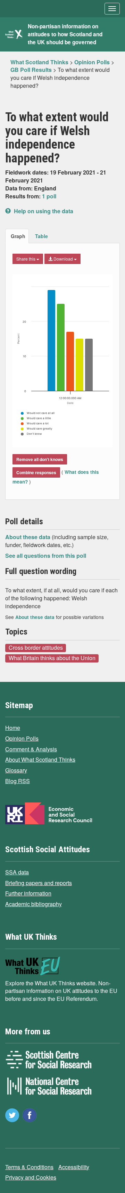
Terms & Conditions (29, 1167)
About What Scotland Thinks (40, 759)
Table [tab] (41, 236)
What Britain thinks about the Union (52, 658)
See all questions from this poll (45, 556)
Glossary (16, 770)
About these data (28, 537)
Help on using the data (42, 211)
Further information (28, 893)
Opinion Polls (22, 738)
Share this (26, 259)
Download (63, 259)
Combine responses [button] (36, 472)
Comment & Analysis (31, 749)
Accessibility (73, 1167)
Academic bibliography (33, 904)
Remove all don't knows (39, 459)
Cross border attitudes (36, 647)
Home (12, 728)
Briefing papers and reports (38, 883)
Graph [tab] (18, 236)
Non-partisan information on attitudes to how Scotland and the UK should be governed (65, 34)
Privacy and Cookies (30, 1177)
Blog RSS (17, 781)
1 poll (49, 196)
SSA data (17, 872)
